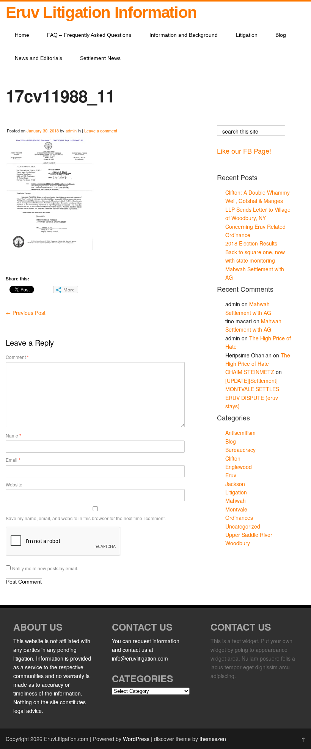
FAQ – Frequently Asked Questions (89, 35)
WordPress (136, 739)
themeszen (212, 739)
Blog (280, 35)
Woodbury (237, 543)
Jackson (235, 484)
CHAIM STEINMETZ (249, 372)
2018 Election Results (251, 243)
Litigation (247, 35)
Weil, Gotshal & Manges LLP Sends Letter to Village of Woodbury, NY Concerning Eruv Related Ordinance (258, 218)
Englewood (238, 466)
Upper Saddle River (248, 534)
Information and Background (183, 35)
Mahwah (235, 500)
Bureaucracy (240, 449)
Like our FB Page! (244, 151)
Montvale (236, 509)
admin (71, 130)
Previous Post (26, 312)
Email (13, 459)
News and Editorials (38, 58)
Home (22, 35)
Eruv (230, 475)
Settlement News (100, 58)
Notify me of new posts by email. (45, 568)
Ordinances (239, 517)
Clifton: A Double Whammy (257, 192)
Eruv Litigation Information (101, 12)
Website (14, 484)
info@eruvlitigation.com (140, 658)
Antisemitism (240, 432)
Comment (17, 357)
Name (13, 435)
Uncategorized (242, 526)
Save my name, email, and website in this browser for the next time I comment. (86, 518)
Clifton (232, 458)
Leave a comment (100, 130)
